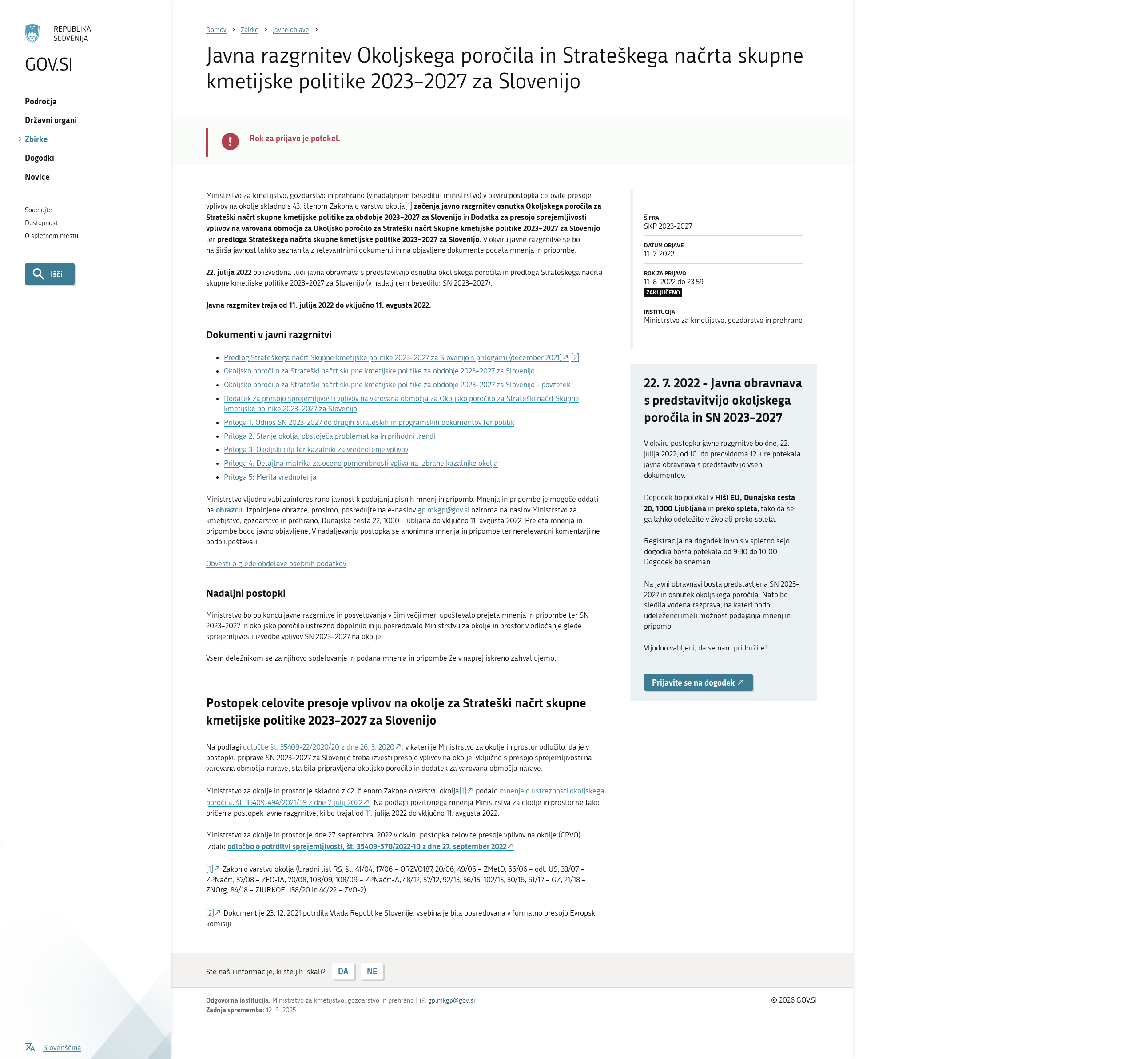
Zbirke (36, 139)
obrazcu (229, 509)
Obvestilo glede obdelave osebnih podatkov (276, 563)
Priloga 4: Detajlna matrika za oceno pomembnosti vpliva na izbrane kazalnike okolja (361, 463)
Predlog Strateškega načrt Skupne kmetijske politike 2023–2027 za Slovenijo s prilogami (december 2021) (393, 357)
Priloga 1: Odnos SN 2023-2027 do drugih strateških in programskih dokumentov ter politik (369, 422)
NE (372, 971)
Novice (37, 176)
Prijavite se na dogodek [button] (694, 682)
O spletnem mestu (51, 236)
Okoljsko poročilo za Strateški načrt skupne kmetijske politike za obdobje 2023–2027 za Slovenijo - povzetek (397, 384)
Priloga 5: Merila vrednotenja (270, 476)
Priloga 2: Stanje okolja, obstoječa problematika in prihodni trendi (329, 436)
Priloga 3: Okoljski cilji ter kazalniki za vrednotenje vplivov (316, 449)
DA (343, 971)
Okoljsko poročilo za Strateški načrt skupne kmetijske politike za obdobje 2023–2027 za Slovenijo (379, 370)
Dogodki (39, 157)
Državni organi (51, 120)
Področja (41, 101)
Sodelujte (38, 210)
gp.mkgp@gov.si (443, 509)
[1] (408, 206)
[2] (575, 357)
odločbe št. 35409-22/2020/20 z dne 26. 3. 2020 (318, 746)
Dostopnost (41, 223)
